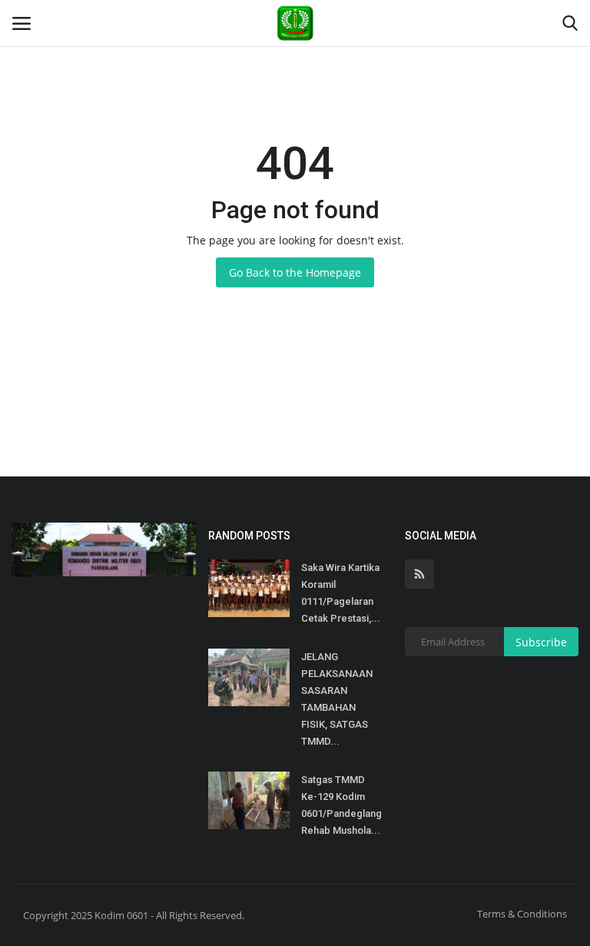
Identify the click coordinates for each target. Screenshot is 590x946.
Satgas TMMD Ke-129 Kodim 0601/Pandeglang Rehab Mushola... (341, 805)
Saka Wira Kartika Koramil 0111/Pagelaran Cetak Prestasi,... (340, 593)
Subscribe (541, 642)
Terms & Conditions (522, 914)
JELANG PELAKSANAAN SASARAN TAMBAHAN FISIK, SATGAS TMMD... (337, 699)
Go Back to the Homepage (295, 272)
